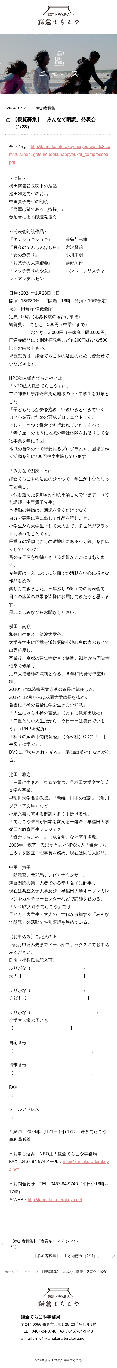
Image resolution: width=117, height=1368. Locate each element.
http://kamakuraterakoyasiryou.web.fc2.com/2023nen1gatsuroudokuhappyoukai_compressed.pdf (59, 154)
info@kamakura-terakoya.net (60, 1338)
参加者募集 (45, 108)
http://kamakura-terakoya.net (55, 1199)
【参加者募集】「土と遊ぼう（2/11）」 (67, 1256)
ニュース (27, 1272)
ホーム (9, 1272)
